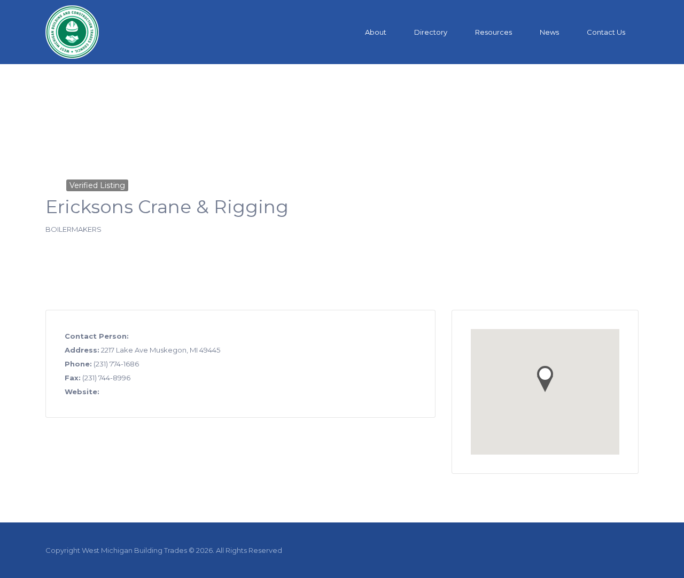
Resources (493, 32)
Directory (430, 32)
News (549, 32)
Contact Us (606, 32)
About (375, 32)
